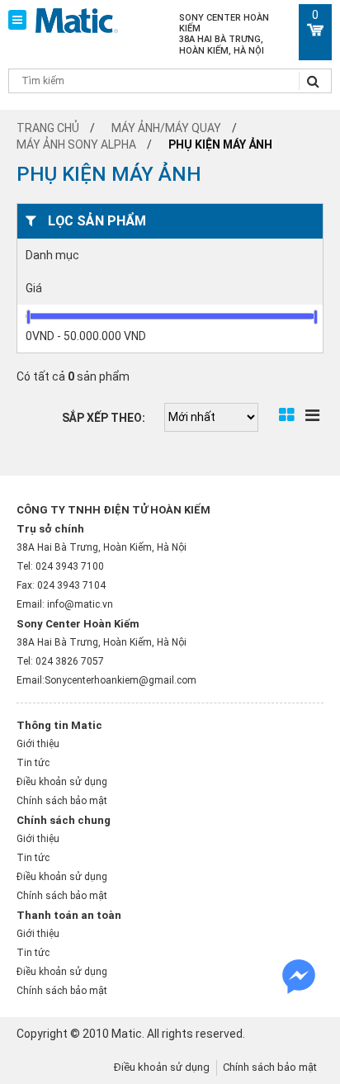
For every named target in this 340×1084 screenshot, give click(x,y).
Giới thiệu (38, 744)
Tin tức (33, 763)
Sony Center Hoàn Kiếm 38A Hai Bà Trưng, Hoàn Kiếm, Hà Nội (224, 34)
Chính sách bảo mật (62, 801)
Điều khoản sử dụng (62, 782)
